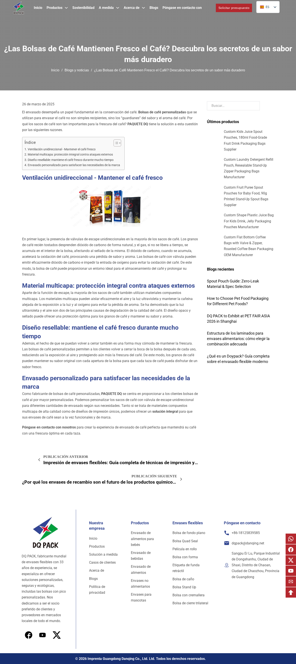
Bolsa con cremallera (188, 595)
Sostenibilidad (83, 8)
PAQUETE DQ (138, 124)
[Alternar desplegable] (66, 8)
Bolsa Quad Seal (185, 541)
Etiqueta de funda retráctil (186, 568)
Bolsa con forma (185, 557)
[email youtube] (291, 571)
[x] (42, 635)
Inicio (38, 8)
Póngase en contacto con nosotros (49, 427)
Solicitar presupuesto (234, 8)
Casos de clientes (102, 562)
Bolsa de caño (183, 579)
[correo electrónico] (291, 581)
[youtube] (56, 635)
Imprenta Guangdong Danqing (111, 659)
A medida (106, 8)
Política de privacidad (97, 590)
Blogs (154, 8)
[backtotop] (291, 592)
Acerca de (132, 8)
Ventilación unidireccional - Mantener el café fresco (62, 149)
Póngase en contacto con (182, 8)
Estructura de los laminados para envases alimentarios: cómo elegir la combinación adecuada (238, 338)
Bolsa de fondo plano (188, 533)
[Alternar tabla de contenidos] (115, 143)
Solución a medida (103, 554)
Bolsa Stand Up (184, 587)
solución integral (165, 411)
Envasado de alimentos (141, 569)
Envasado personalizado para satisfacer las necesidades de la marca (74, 165)
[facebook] (29, 635)
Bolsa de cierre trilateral (190, 603)
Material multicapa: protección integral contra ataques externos (70, 154)
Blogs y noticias (77, 70)
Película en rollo (184, 549)
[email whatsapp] (291, 539)
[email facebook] (291, 549)
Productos (54, 8)
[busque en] (208, 8)
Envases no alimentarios (140, 584)
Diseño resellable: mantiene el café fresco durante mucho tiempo (71, 160)
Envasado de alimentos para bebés (142, 539)
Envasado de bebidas (141, 556)
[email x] (291, 560)
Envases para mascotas (141, 597)
